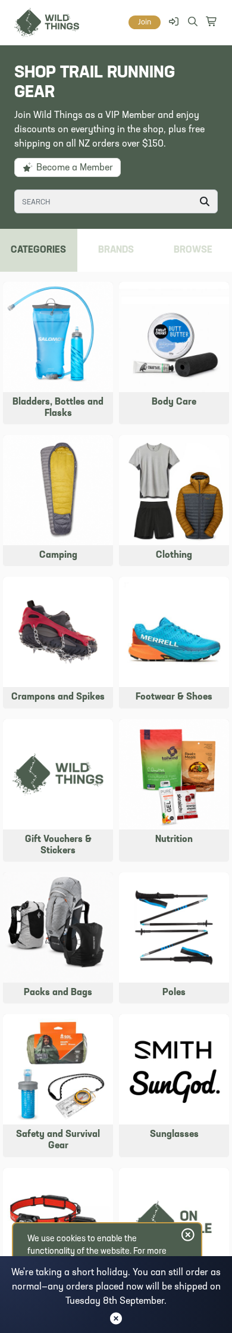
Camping (58, 555)
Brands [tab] (116, 250)
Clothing (174, 555)
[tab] (193, 250)
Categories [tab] (38, 250)
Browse (193, 250)
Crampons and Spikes (58, 697)
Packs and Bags (58, 993)
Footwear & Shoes (174, 697)
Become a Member (73, 168)
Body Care (174, 402)
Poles (174, 993)
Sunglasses (174, 1134)
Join (144, 22)
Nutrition (174, 839)
